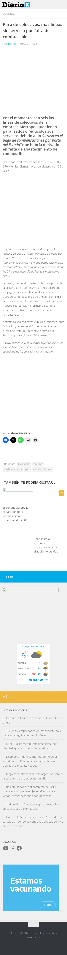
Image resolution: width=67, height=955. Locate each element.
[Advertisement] (33, 82)
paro (27, 469)
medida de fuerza (13, 469)
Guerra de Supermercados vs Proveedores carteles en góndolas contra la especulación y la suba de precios (33, 821)
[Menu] (62, 4)
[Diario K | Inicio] (21, 4)
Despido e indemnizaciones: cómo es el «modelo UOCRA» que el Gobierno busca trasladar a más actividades (30, 761)
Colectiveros (24, 464)
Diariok (12, 44)
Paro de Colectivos (42, 469)
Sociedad (9, 13)
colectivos (38, 464)
